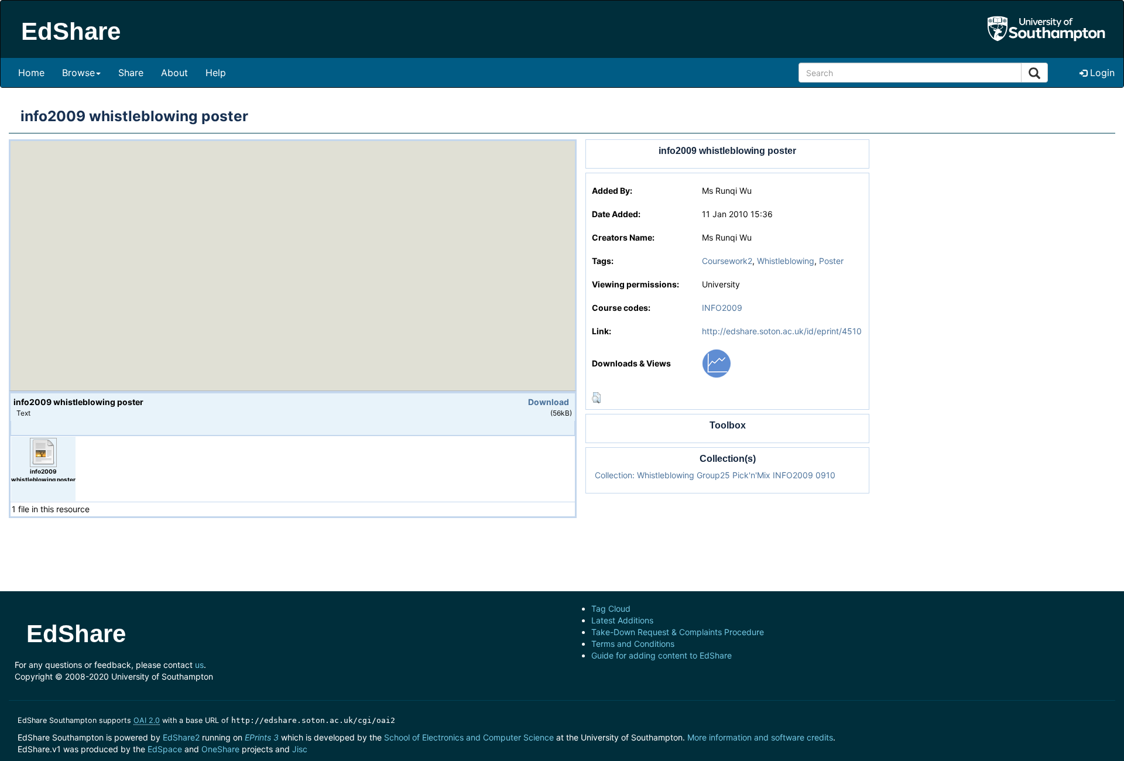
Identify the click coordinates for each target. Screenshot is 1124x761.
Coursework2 (727, 261)
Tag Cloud (610, 608)
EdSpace (165, 749)
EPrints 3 (262, 737)
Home (31, 72)
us (199, 665)
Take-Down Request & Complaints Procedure (677, 632)
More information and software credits (760, 737)
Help (215, 72)
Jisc (299, 749)
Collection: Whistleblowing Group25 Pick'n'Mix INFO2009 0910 (715, 475)
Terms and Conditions (632, 644)
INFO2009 (722, 308)
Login (1101, 72)
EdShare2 (181, 737)
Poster (831, 261)
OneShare (220, 749)
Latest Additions (622, 620)
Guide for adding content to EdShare (661, 655)
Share (130, 72)
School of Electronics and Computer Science (469, 737)
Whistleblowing (785, 261)
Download (548, 402)
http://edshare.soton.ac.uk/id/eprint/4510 (782, 331)
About (174, 72)
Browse (78, 72)
